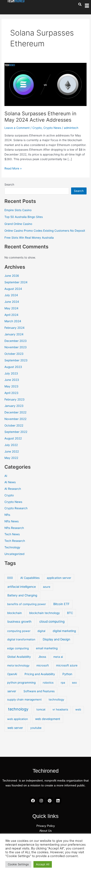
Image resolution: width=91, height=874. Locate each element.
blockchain (14, 613)
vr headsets (60, 709)
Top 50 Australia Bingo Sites (23, 217)
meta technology (18, 665)
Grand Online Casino (18, 224)
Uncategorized (14, 554)
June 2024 (11, 301)
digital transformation (21, 639)
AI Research (12, 488)
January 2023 (13, 405)
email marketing (47, 648)
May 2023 (11, 386)
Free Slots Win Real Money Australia (29, 237)
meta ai (58, 656)
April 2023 (11, 393)
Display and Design (56, 639)
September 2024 (16, 282)
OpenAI (12, 674)
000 (10, 577)
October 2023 (13, 353)
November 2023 (15, 347)
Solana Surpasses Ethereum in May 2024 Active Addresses (40, 116)
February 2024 (14, 327)
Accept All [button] (42, 864)
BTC (70, 613)
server (11, 691)
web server (15, 727)
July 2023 (11, 373)
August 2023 (13, 367)
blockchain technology (44, 613)
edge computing (18, 648)
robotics (48, 682)
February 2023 (14, 399)
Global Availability (19, 656)
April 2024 (11, 315)
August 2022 (13, 438)
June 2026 (11, 275)
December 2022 (15, 412)
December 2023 (15, 341)
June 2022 (11, 451)
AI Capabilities (30, 577)
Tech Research (14, 540)
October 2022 (13, 425)
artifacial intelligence (21, 586)
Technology (12, 547)
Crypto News (52, 127)
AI (5, 476)
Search (9, 184)
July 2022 (11, 445)
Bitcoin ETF (61, 604)
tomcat (41, 709)
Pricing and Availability (40, 674)
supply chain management (24, 699)
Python (67, 674)
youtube (35, 727)
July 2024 (11, 295)
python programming (21, 682)
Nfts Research (14, 528)
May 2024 (11, 308)
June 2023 (11, 379)
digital (41, 631)
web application (17, 719)
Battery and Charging (22, 595)
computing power (18, 631)
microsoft (42, 665)
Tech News (12, 534)
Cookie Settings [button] (18, 864)
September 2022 (15, 432)
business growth (19, 621)
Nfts (7, 514)
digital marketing (64, 631)
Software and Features (39, 691)
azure (46, 586)
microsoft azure (66, 665)
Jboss (42, 656)
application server (59, 577)
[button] (87, 5)
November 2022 (15, 419)
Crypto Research (16, 508)
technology (18, 709)
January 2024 (13, 334)
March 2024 (12, 321)
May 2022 (11, 458)
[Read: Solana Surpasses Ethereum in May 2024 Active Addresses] (45, 84)
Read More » (13, 168)
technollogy (56, 699)
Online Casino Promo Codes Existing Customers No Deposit (44, 230)
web (78, 709)
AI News (10, 482)
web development (47, 719)
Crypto (37, 127)
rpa (63, 682)
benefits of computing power (26, 604)
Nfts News (11, 521)
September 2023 (16, 360)
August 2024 (13, 288)
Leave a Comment (17, 127)
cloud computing (52, 621)
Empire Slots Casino (18, 210)
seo (74, 682)
